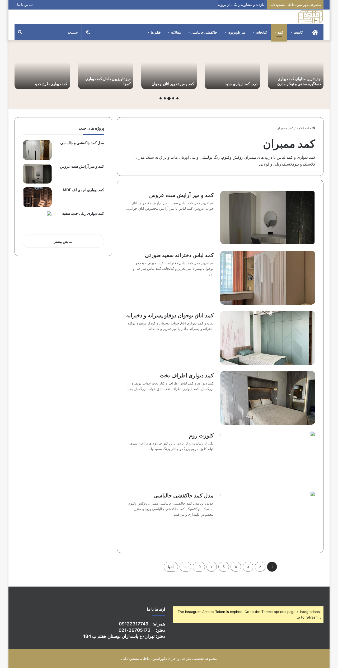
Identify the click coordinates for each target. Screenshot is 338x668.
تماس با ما (25, 4)
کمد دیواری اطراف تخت (187, 375)
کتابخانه (261, 32)
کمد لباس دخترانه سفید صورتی (179, 255)
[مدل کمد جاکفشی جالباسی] (267, 518)
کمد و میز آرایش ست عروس (181, 195)
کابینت (298, 32)
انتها (171, 567)
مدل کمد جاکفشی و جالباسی (82, 142)
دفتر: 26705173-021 (142, 630)
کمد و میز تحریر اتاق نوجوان (173, 83)
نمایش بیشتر (63, 241)
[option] (295, 68)
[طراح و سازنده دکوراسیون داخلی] (310, 17)
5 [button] (160, 98)
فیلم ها (156, 32)
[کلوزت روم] (267, 458)
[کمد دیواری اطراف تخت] (267, 398)
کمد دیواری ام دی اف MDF (83, 189)
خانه (308, 128)
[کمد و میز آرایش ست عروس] (267, 217)
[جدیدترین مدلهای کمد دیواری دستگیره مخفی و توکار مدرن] (295, 68)
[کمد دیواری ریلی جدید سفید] (37, 221)
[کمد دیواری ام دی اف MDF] (37, 197)
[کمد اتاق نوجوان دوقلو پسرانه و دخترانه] (267, 338)
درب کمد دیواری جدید (241, 83)
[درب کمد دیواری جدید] (232, 68)
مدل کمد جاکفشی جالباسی (183, 495)
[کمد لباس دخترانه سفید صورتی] (267, 277)
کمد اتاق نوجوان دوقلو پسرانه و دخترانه (170, 315)
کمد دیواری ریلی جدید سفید (83, 213)
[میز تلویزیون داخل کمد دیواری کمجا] (105, 68)
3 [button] (169, 98)
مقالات (176, 32)
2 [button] (173, 98)
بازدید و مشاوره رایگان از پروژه (241, 4)
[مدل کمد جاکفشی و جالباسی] (37, 150)
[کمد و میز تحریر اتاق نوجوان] (169, 68)
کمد (280, 32)
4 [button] (165, 98)
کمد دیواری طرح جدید (50, 83)
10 (199, 567)
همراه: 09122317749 (142, 623)
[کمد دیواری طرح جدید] (42, 68)
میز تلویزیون (237, 32)
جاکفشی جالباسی (204, 32)
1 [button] (177, 98)
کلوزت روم (201, 435)
